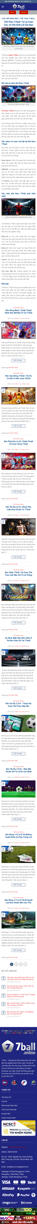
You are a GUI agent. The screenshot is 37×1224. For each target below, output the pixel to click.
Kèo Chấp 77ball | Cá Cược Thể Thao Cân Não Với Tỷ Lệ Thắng (18, 573)
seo (28, 318)
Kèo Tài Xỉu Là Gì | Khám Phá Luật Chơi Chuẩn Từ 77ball (18, 508)
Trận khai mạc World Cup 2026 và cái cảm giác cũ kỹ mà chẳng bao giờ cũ (20, 978)
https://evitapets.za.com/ (17, 1147)
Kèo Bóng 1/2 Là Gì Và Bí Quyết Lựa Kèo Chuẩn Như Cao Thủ (18, 901)
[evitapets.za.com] (18, 6)
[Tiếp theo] (25, 964)
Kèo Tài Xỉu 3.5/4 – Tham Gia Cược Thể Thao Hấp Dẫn (18, 704)
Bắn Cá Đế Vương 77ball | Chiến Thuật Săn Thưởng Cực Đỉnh (21, 1004)
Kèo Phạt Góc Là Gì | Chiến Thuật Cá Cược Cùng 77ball (18, 442)
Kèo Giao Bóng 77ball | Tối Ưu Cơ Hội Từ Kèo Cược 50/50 (18, 377)
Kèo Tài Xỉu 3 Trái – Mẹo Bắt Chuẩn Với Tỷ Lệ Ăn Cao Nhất (18, 770)
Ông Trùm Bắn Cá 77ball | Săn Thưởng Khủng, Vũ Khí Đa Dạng (21, 996)
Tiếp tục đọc (18, 360)
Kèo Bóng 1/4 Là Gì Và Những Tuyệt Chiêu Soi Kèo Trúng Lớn (18, 835)
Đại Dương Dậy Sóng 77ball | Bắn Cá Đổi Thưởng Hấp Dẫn (20, 987)
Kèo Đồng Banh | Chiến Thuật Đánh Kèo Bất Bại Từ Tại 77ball (18, 311)
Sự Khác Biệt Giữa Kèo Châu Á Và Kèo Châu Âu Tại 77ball (18, 639)
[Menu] (3, 6)
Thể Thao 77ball (18, 308)
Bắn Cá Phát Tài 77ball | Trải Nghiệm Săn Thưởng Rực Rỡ (20, 1013)
